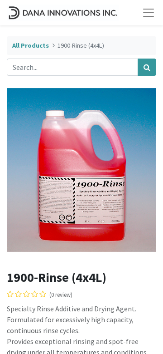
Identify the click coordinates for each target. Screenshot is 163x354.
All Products (30, 45)
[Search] (147, 67)
